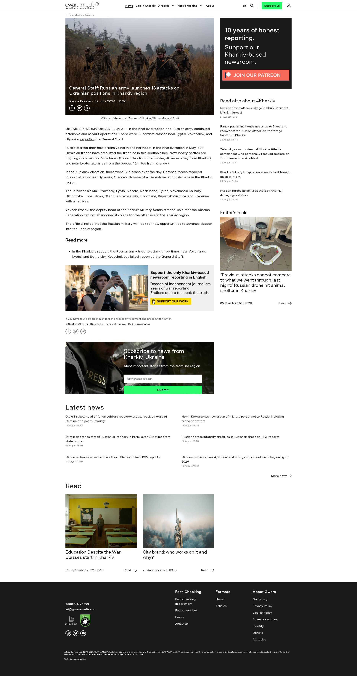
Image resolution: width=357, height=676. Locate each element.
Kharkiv (72, 324)
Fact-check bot (186, 610)
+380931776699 (77, 603)
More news (279, 475)
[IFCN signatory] (85, 621)
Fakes (179, 617)
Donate (258, 632)
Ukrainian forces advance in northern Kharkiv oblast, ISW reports (112, 457)
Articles (163, 5)
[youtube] (83, 633)
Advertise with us (265, 619)
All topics (259, 639)
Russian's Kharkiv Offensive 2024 (112, 324)
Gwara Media (73, 15)
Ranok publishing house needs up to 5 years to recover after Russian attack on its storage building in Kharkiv (253, 131)
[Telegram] (87, 108)
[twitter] (75, 633)
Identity (258, 625)
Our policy (260, 599)
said (180, 210)
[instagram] (68, 633)
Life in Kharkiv (146, 5)
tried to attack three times (159, 251)
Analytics (181, 623)
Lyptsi (84, 324)
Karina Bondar (80, 101)
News (129, 5)
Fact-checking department (185, 601)
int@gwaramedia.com (80, 609)
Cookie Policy (262, 612)
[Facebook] (72, 108)
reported (87, 139)
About (210, 5)
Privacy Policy (262, 605)
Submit (163, 389)
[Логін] (289, 5)
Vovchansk (143, 324)
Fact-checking (187, 5)
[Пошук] (252, 5)
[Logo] (82, 5)
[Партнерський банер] (256, 53)
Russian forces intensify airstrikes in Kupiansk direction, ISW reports (230, 436)
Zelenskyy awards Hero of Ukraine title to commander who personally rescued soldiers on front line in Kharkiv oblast (254, 154)
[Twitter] (79, 108)
